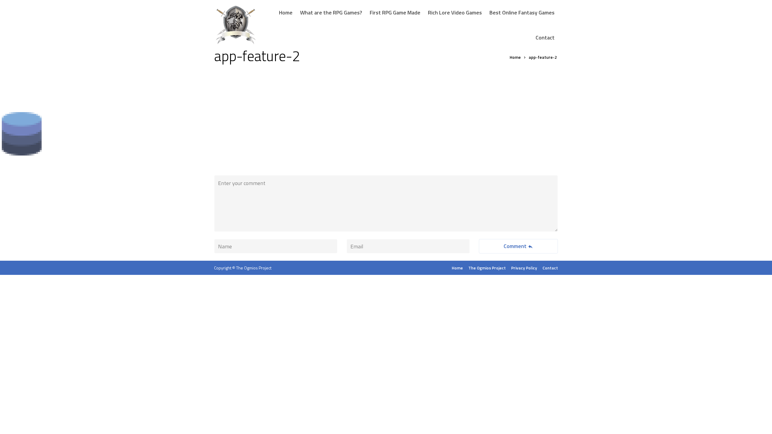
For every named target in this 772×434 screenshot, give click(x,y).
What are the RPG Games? (331, 12)
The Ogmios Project (253, 268)
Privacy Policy (524, 268)
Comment (516, 246)
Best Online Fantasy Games (522, 12)
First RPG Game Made (395, 12)
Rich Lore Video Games (455, 12)
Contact (545, 37)
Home (286, 12)
